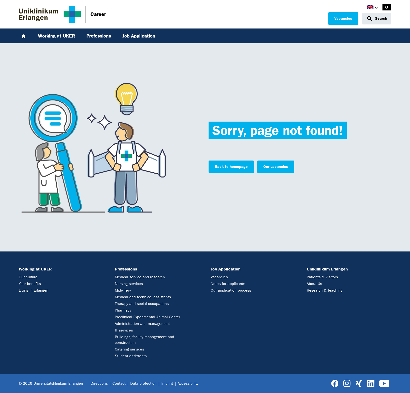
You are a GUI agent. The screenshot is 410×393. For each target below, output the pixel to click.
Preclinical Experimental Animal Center (147, 317)
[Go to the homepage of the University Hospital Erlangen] (50, 14)
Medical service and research (140, 277)
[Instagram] (346, 383)
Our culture (28, 277)
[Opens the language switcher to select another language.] (370, 7)
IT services (124, 330)
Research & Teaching (324, 290)
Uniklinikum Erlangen (327, 269)
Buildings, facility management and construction (144, 340)
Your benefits (30, 283)
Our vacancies (275, 166)
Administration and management (142, 323)
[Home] (23, 35)
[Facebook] (335, 383)
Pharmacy (123, 310)
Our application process (231, 290)
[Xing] (358, 383)
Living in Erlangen (33, 290)
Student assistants (131, 356)
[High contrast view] (386, 7)
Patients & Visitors (322, 277)
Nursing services (129, 283)
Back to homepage (231, 166)
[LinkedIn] (370, 383)
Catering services (129, 349)
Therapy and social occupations (142, 303)
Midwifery (123, 290)
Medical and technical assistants (143, 297)
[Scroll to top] (401, 383)
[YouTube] (384, 383)
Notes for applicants (228, 283)
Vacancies (343, 18)
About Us (314, 283)
